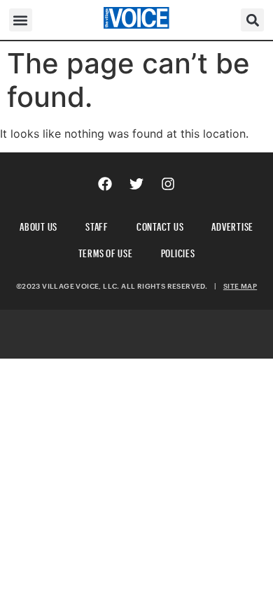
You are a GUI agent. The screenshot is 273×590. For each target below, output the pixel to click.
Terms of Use (105, 251)
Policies (178, 251)
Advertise (232, 225)
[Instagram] (168, 184)
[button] (20, 19)
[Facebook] (105, 184)
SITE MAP (240, 286)
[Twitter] (136, 184)
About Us (38, 225)
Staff (96, 225)
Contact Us (160, 225)
